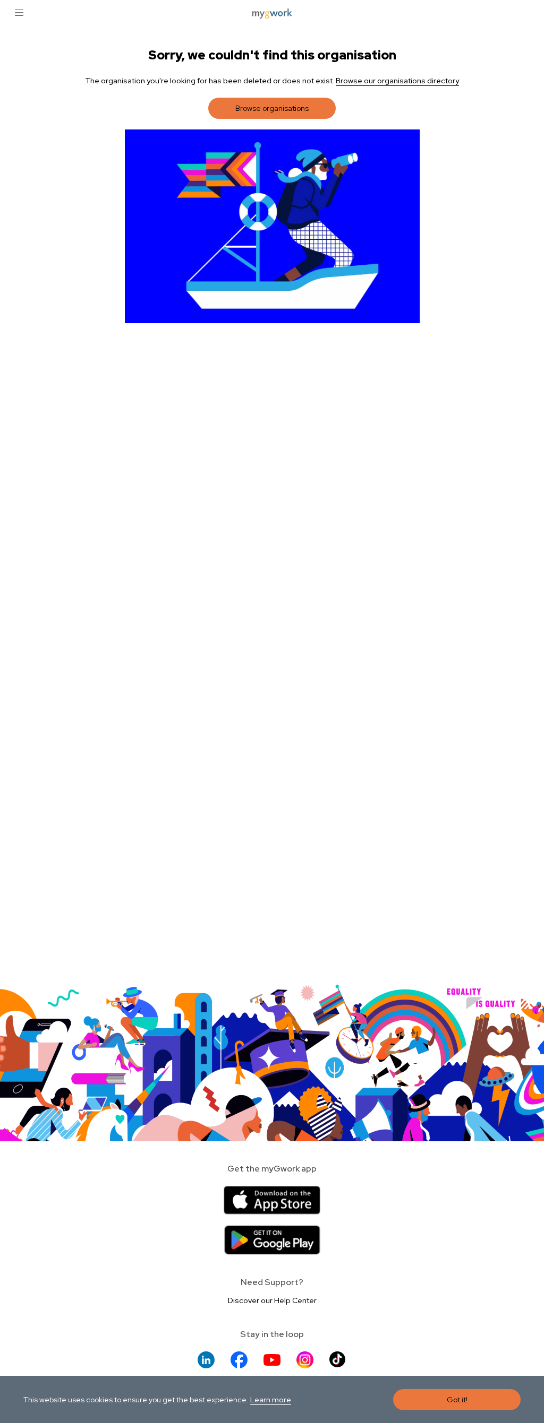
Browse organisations (272, 108)
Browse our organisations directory (397, 80)
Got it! (457, 1399)
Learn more (270, 1399)
